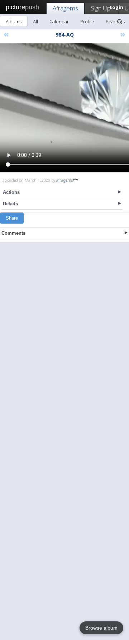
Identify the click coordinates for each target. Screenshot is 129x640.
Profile (87, 21)
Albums (14, 21)
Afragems (65, 8)
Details (10, 203)
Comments (13, 233)
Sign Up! (101, 8)
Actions (11, 192)
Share (12, 218)
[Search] (119, 21)
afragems (64, 180)
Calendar (59, 21)
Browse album (101, 628)
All (35, 21)
